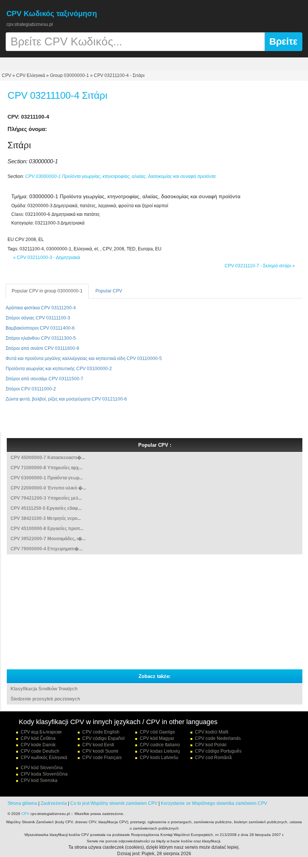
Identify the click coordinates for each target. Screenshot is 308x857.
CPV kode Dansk (38, 744)
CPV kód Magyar (157, 738)
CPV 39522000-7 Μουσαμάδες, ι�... (48, 538)
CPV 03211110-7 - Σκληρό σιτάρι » (260, 265)
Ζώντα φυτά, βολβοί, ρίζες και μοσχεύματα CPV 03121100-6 (66, 399)
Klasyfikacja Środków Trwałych (44, 688)
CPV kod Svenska (39, 780)
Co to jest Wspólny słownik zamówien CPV (113, 803)
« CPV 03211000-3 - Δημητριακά (46, 257)
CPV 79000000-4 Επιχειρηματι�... (46, 548)
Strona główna (22, 803)
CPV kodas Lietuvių (160, 751)
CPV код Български (41, 732)
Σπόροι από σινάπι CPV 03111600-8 (42, 348)
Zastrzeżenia (54, 803)
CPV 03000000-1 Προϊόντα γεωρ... (47, 477)
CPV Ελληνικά (30, 75)
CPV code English (100, 732)
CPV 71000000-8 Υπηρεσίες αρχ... (46, 467)
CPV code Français (102, 757)
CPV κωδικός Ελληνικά (44, 757)
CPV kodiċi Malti (211, 732)
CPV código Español (103, 738)
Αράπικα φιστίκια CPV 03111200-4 (41, 307)
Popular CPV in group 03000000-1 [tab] (47, 291)
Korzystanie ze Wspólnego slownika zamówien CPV (214, 803)
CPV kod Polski (210, 744)
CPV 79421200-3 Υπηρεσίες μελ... (46, 498)
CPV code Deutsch (40, 751)
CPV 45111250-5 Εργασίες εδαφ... (46, 508)
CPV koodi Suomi (100, 751)
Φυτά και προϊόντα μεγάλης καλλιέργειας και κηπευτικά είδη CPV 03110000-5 (84, 358)
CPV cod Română (213, 757)
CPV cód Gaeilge (157, 732)
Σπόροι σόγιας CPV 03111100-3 (38, 318)
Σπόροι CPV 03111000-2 (31, 389)
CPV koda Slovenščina (44, 774)
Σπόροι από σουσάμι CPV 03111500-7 (44, 378)
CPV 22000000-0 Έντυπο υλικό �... (48, 488)
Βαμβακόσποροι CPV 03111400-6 (40, 328)
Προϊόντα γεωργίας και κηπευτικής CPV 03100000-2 (59, 368)
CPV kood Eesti (98, 744)
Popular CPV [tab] (108, 291)
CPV (7, 75)
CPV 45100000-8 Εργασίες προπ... (47, 528)
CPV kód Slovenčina (42, 767)
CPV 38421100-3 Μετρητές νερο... (46, 518)
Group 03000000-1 (69, 75)
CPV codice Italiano (160, 744)
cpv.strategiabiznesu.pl (29, 24)
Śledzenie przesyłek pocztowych (45, 699)
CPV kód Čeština (38, 738)
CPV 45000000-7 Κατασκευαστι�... (48, 457)
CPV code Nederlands (218, 738)
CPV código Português (218, 751)
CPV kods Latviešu (159, 757)
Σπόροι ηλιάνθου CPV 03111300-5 (41, 338)
